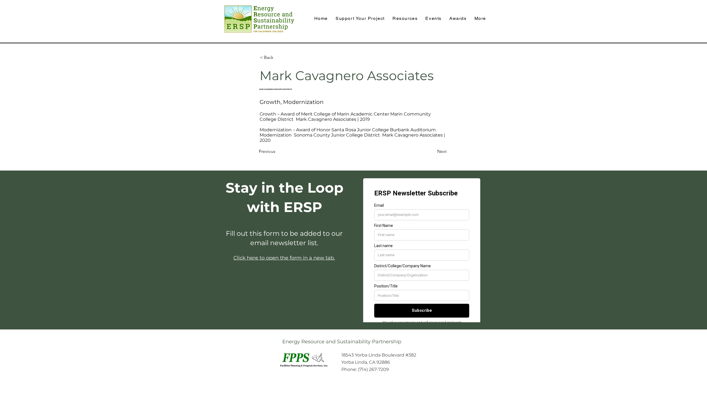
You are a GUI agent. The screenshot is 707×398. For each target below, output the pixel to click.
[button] (458, 18)
